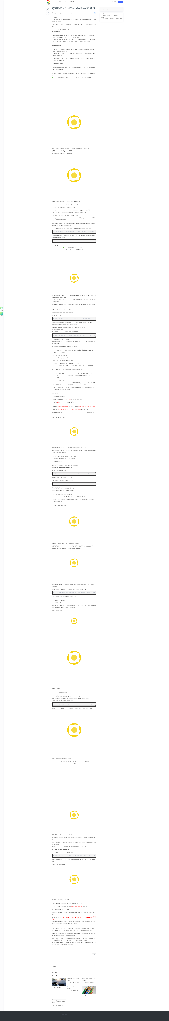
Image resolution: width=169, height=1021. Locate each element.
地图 (66, 1014)
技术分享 (72, 1)
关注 (95, 12)
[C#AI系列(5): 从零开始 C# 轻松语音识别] (89, 979)
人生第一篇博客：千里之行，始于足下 (77, 990)
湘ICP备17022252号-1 (65, 1017)
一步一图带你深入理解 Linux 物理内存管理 (109, 15)
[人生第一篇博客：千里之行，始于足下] (74, 987)
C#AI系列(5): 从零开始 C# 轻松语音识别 (93, 982)
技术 (2, 315)
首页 (59, 1)
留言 (63, 1014)
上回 (56, 17)
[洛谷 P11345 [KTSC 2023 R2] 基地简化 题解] (89, 990)
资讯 (65, 1)
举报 (94, 954)
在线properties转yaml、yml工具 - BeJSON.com (63, 309)
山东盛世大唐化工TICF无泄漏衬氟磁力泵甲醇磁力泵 (111, 18)
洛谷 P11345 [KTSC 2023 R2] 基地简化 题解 (94, 995)
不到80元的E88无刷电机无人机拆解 (77, 982)
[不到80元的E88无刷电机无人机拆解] (74, 979)
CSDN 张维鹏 (90, 73)
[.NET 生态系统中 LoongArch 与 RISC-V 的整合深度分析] (59, 982)
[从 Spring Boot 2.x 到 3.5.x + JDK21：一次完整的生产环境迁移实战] (59, 1001)
